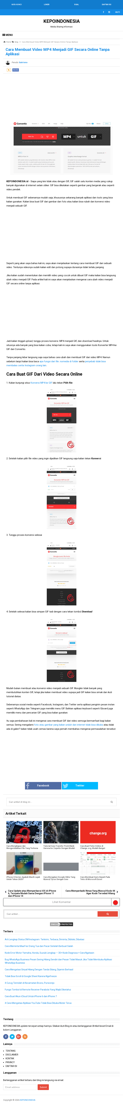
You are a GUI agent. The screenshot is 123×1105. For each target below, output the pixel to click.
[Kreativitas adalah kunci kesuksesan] (119, 1100)
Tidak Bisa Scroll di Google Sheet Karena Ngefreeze (31, 976)
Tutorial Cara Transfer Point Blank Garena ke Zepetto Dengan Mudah (59, 847)
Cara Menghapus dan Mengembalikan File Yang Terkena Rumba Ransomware (22, 848)
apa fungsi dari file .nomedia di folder (59, 361)
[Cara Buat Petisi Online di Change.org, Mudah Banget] (98, 832)
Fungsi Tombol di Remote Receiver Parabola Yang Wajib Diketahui (38, 989)
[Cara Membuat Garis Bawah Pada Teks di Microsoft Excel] (98, 863)
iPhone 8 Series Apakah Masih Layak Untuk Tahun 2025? (23, 878)
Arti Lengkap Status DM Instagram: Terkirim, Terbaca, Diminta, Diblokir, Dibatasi (44, 939)
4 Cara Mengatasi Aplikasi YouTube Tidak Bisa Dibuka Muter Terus (38, 1003)
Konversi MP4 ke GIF (42, 382)
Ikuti (117, 12)
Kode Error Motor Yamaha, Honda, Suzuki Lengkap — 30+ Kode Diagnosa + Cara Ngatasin (49, 953)
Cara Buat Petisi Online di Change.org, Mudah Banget (92, 847)
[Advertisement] (61, 95)
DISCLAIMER (12, 1054)
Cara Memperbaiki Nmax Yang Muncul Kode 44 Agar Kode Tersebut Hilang (90, 892)
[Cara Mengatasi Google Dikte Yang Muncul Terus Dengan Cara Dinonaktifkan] (61, 863)
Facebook (43, 785)
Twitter (79, 785)
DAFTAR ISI (11, 1066)
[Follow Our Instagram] (109, 12)
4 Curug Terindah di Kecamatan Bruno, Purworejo (29, 983)
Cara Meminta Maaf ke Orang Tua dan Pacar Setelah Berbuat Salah (39, 946)
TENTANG (11, 1051)
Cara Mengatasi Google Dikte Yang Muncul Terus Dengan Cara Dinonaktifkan (59, 879)
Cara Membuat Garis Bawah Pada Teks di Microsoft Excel (95, 878)
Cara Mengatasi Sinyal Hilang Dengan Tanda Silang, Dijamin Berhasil (39, 969)
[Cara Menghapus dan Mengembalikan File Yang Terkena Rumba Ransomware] (24, 832)
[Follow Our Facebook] (103, 12)
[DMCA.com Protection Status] (61, 924)
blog (15, 70)
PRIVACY (10, 1062)
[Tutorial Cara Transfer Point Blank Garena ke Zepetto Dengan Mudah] (61, 832)
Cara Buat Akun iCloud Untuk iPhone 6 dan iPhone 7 (31, 996)
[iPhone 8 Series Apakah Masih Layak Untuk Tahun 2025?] (24, 863)
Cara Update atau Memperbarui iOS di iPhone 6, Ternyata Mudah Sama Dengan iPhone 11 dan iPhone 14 (32, 893)
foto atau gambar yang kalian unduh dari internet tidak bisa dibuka (68, 724)
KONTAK (10, 1058)
